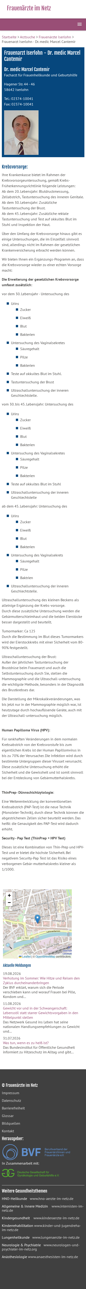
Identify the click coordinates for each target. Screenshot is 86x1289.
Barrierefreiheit (13, 1108)
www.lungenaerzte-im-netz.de (56, 1237)
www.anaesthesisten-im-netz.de (53, 1256)
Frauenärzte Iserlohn (55, 37)
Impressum (10, 1093)
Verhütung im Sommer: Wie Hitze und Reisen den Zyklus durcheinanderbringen (41, 980)
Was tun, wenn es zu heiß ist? (26, 1042)
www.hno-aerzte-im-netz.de (51, 1198)
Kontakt (8, 1131)
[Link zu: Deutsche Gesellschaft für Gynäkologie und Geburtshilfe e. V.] (31, 1178)
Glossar (8, 1115)
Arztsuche (27, 37)
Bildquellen (11, 1123)
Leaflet (26, 956)
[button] (37, 919)
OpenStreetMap (45, 956)
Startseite (9, 37)
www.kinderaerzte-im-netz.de (56, 1218)
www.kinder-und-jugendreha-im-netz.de (41, 1227)
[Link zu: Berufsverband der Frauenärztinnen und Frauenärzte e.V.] (36, 1159)
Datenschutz (11, 1100)
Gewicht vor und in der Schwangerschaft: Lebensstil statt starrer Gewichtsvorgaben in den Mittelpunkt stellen (40, 1013)
